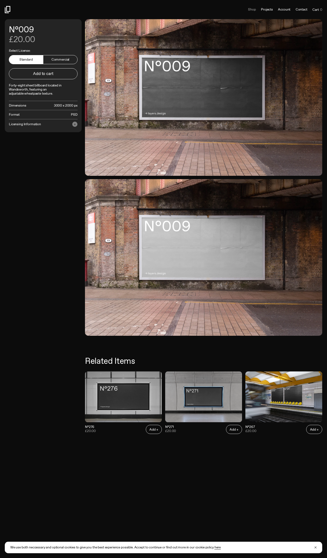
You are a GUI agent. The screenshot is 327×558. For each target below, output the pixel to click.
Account (284, 9)
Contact (301, 9)
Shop (252, 9)
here (217, 547)
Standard (26, 59)
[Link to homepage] (84, 9)
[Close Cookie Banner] (315, 547)
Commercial (60, 59)
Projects (267, 9)
